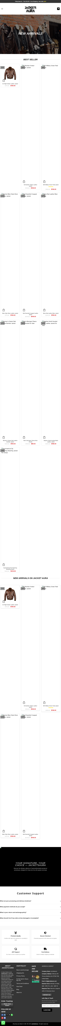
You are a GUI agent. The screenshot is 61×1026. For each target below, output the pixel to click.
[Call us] (12, 1015)
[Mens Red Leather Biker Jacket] (50, 252)
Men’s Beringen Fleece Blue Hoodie (30, 441)
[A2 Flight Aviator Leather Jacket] (10, 73)
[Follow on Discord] (5, 1018)
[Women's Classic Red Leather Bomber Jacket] (10, 379)
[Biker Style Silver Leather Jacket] (10, 252)
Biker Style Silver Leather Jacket (10, 313)
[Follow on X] (7, 1015)
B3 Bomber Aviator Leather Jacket (30, 185)
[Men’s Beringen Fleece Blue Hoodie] (30, 379)
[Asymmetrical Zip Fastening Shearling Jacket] (10, 507)
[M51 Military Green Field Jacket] (50, 124)
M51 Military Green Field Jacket (51, 184)
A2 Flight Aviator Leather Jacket (10, 83)
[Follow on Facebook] (2, 1015)
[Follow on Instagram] (5, 1015)
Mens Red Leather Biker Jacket (51, 313)
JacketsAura (34, 1024)
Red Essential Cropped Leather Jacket (30, 314)
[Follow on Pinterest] (2, 1018)
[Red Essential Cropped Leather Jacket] (30, 252)
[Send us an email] (9, 1015)
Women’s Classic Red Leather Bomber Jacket (10, 441)
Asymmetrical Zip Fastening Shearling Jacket (10, 568)
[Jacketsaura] (30, 9)
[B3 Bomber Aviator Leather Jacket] (30, 124)
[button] (2, 9)
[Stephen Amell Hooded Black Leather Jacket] (50, 379)
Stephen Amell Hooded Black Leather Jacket (51, 441)
